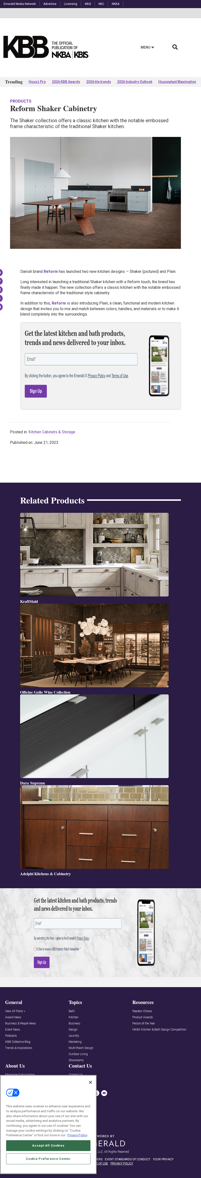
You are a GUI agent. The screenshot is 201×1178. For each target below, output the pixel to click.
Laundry (74, 1035)
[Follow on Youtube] (104, 1093)
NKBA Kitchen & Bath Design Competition (159, 1029)
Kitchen (73, 1017)
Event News (12, 1029)
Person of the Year (143, 1023)
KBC (101, 3)
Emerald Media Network (20, 3)
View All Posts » (15, 1011)
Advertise (49, 3)
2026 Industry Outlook (134, 82)
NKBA (115, 3)
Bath (72, 1011)
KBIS (88, 3)
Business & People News (20, 1023)
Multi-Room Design (81, 1048)
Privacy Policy (77, 1135)
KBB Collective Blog (17, 1042)
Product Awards (142, 1017)
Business (74, 1023)
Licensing (70, 3)
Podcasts (11, 1035)
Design (73, 1029)
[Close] (90, 1082)
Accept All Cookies (48, 1145)
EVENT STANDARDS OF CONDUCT (128, 1159)
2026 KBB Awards (66, 82)
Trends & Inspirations (18, 1048)
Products (20, 101)
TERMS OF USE (98, 1163)
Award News (13, 1017)
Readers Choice (142, 1011)
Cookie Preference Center (48, 1159)
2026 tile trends (98, 82)
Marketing (75, 1042)
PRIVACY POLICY (122, 1163)
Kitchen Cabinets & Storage (51, 432)
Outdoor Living (78, 1054)
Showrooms (76, 1060)
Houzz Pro (37, 82)
